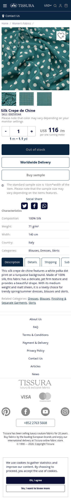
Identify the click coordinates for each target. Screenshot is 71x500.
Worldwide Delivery (35, 162)
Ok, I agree (35, 480)
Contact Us (13, 16)
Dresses (33, 298)
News (35, 374)
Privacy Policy (35, 350)
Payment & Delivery (35, 343)
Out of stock (35, 149)
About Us (36, 319)
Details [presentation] (32, 262)
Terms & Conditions (35, 335)
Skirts (32, 303)
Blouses (45, 298)
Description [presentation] (12, 262)
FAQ (35, 327)
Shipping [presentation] (51, 262)
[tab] (12, 262)
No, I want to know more (35, 488)
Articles (35, 366)
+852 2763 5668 (35, 423)
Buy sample (35, 175)
